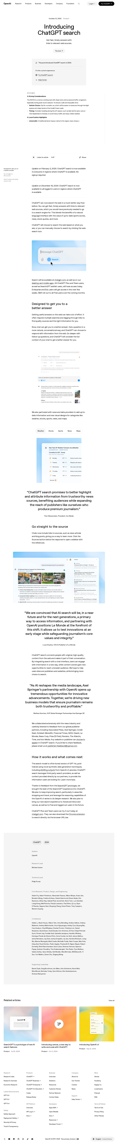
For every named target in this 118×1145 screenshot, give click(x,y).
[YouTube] (9, 1139)
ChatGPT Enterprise (34, 1085)
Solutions (52, 1081)
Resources (52, 1085)
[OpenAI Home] (7, 3)
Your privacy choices (68, 1139)
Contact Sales (54, 1097)
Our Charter (76, 1081)
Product (66, 18)
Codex (28, 1093)
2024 (47, 842)
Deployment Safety (11, 1118)
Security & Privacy (10, 1122)
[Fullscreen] (96, 140)
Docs (28, 1116)
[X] (5, 1139)
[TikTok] (28, 1139)
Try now (60, 51)
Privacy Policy (99, 1112)
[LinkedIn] (14, 1139)
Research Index (9, 1076)
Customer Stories (55, 1089)
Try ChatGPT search (44, 75)
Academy (97, 1081)
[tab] (41, 431)
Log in (91, 4)
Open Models (53, 1112)
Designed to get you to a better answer (11, 169)
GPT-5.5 (6, 1099)
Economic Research (10, 1085)
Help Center (41, 80)
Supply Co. (98, 1085)
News (73, 1089)
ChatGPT (37, 842)
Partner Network (54, 1093)
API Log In (30, 1112)
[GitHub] (18, 1139)
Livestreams (98, 1089)
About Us (75, 1076)
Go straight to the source (8, 175)
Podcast (97, 1093)
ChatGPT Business (33, 1081)
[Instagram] (23, 1139)
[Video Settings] (101, 140)
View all (111, 1000)
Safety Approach (9, 1114)
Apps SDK (53, 1108)
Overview (29, 1108)
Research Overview (10, 1081)
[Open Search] (79, 3)
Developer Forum (55, 1124)
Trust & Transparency (11, 1126)
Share (84, 157)
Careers (74, 1085)
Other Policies (99, 1116)
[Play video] (59, 118)
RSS (95, 1097)
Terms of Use (98, 1108)
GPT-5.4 (6, 1103)
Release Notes (31, 1097)
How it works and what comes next (11, 180)
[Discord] (32, 1139)
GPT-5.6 (6, 1095)
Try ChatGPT (107, 4)
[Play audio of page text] (33, 157)
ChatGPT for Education (34, 1089)
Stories (96, 1076)
